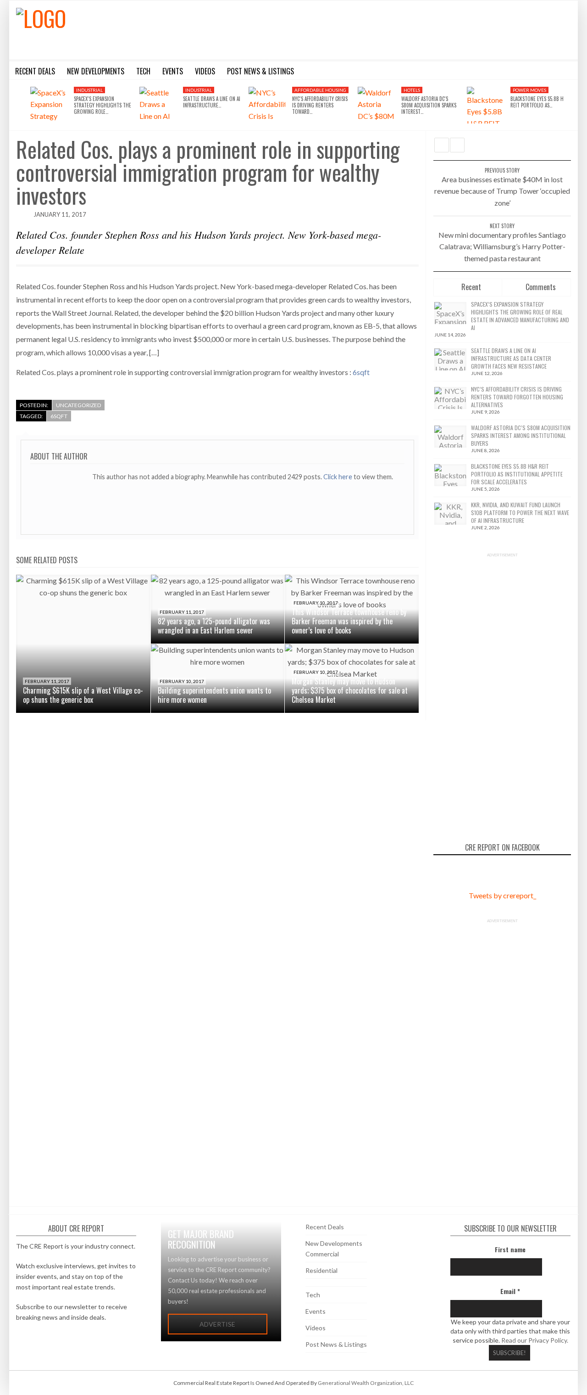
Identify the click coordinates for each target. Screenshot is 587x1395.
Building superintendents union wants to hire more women (214, 695)
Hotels (412, 90)
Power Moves (529, 90)
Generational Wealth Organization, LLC (366, 1382)
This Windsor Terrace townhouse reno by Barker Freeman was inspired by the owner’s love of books (349, 621)
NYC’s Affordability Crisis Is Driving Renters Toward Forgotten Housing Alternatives (517, 397)
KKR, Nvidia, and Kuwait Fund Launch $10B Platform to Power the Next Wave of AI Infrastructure (520, 512)
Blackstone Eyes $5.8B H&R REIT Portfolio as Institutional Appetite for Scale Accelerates (517, 474)
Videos (315, 1328)
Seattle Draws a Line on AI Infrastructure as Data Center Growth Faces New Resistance (511, 358)
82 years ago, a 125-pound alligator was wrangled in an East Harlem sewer (214, 626)
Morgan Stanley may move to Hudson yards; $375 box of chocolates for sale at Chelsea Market (350, 690)
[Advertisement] (377, 28)
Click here (338, 477)
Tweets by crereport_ (502, 895)
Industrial (89, 90)
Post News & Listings (336, 1344)
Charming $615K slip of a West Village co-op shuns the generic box (83, 695)
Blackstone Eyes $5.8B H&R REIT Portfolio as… (540, 102)
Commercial (322, 1254)
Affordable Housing (320, 90)
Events (315, 1311)
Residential (321, 1270)
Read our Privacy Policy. (534, 1340)
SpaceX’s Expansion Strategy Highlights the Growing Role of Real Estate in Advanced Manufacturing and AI (520, 315)
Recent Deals (324, 1227)
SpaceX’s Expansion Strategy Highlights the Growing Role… (102, 105)
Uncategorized (78, 405)
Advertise (217, 1324)
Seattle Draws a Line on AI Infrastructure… (211, 102)
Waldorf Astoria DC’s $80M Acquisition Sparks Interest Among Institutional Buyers (520, 435)
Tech (312, 1295)
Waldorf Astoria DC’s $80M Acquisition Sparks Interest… (428, 105)
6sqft (361, 372)
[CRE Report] (113, 28)
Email (510, 1291)
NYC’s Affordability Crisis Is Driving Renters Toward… (320, 105)
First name (510, 1249)
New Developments (333, 1243)
